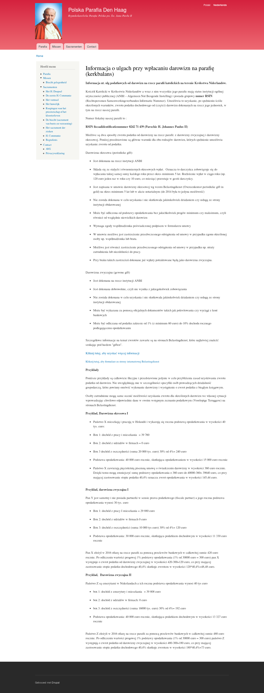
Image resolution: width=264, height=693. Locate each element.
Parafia (43, 46)
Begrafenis (51, 140)
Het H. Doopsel (54, 91)
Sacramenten (74, 46)
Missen (56, 46)
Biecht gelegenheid (56, 82)
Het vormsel (52, 100)
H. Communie (53, 135)
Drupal (56, 682)
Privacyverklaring (55, 153)
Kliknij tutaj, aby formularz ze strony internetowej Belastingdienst (122, 361)
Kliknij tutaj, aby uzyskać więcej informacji (112, 353)
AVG (48, 149)
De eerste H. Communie (58, 95)
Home (39, 56)
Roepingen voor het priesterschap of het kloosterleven (56, 112)
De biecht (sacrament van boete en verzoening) (59, 121)
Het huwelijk (52, 104)
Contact (91, 46)
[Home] (49, 21)
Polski (207, 5)
